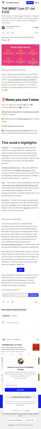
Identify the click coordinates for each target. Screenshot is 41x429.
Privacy (24, 413)
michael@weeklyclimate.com (12, 244)
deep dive (27, 208)
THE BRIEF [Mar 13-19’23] (12, 345)
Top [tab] (4, 339)
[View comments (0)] (8, 33)
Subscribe (30, 3)
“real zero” (12, 205)
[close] (35, 358)
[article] (20, 349)
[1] (10, 70)
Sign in (37, 3)
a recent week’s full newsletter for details (21, 79)
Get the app (30, 420)
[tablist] (10, 316)
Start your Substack (15, 420)
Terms (30, 413)
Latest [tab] (9, 339)
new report (18, 148)
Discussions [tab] (16, 339)
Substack (11, 425)
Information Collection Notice (24, 403)
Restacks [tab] (14, 316)
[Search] (37, 339)
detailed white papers (22, 170)
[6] (24, 70)
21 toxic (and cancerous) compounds (17, 130)
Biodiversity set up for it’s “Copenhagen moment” (21, 112)
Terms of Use (29, 401)
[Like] (3, 33)
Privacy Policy (20, 405)
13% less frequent (23, 119)
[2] (12, 70)
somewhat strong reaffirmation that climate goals (20, 185)
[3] (15, 70)
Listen (37, 27)
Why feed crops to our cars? (14, 126)
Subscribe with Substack (22, 397)
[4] (17, 70)
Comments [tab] (6, 316)
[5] (19, 70)
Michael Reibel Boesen (13, 26)
